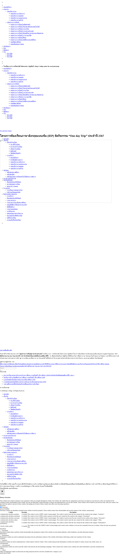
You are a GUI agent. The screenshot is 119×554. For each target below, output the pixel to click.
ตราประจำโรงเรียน (16, 403)
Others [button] (2, 548)
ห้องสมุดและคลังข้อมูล (14, 440)
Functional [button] (3, 528)
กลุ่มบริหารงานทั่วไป (16, 20)
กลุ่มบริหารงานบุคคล (16, 15)
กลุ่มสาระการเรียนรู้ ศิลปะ (18, 37)
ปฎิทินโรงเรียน (11, 476)
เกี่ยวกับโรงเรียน (12, 398)
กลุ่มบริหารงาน (11, 11)
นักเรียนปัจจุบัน (8, 437)
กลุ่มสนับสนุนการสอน (17, 44)
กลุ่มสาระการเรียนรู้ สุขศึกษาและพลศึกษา (23, 39)
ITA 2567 (9, 55)
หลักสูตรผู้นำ (11, 431)
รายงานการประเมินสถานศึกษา (16, 461)
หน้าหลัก (6, 139)
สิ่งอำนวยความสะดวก (10, 452)
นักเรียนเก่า (6, 46)
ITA (4, 52)
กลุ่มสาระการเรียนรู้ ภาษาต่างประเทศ (21, 31)
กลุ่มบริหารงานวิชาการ (17, 13)
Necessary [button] (3, 505)
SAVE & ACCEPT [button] (5, 553)
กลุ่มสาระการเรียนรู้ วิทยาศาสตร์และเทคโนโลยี (24, 26)
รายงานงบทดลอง (12, 467)
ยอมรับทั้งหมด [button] (13, 488)
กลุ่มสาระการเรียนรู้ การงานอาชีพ (20, 35)
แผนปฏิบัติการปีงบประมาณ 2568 (17, 463)
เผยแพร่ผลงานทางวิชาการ (15, 472)
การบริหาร (10, 411)
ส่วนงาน (6, 9)
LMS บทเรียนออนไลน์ (13, 450)
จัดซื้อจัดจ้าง (10, 465)
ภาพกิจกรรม (11, 470)
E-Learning (6, 446)
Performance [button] (3, 533)
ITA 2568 (9, 56)
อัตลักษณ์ (13, 407)
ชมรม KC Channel (12, 444)
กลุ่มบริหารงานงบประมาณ (18, 18)
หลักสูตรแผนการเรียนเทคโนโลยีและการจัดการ (21, 433)
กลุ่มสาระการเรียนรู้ (13, 22)
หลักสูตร (6, 427)
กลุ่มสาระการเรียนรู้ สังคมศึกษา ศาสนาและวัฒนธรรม (26, 33)
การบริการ (10, 454)
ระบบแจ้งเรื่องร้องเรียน (14, 478)
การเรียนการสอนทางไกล (14, 448)
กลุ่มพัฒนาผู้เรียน (15, 42)
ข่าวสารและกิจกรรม (9, 435)
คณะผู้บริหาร (7, 7)
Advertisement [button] (4, 543)
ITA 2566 (9, 53)
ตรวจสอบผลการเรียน (13, 442)
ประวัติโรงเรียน (15, 400)
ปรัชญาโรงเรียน (15, 405)
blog (4, 48)
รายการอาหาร (11, 459)
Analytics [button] (2, 538)
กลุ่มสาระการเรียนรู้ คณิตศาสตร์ (20, 24)
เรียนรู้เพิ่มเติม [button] (4, 488)
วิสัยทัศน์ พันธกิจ (15, 409)
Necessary (5, 507)
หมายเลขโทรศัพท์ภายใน (14, 474)
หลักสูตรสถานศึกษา (13, 429)
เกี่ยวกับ (5, 396)
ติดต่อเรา (6, 50)
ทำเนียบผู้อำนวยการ (16, 416)
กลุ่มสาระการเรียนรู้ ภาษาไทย (19, 29)
